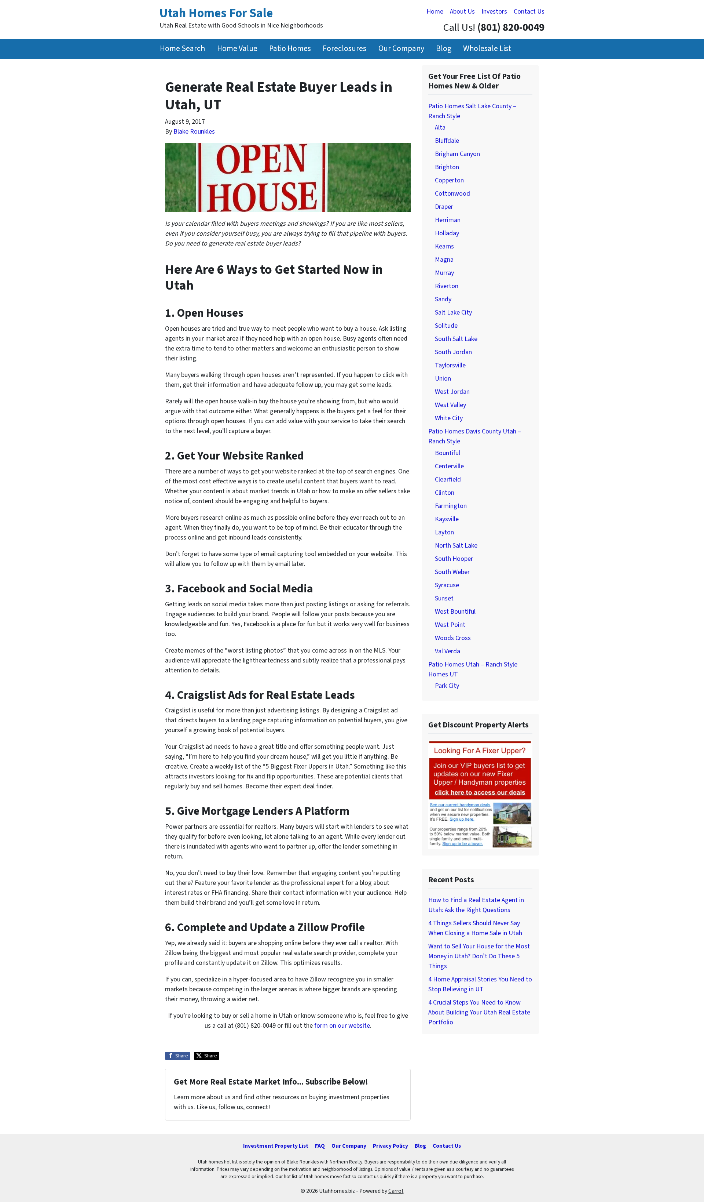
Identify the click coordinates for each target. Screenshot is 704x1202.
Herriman (448, 220)
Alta (440, 127)
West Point (450, 624)
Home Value (237, 48)
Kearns (444, 246)
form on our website (342, 1025)
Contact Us (529, 11)
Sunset (444, 598)
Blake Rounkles (194, 131)
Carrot (396, 1191)
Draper (444, 206)
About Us (462, 11)
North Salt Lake (456, 545)
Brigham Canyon (457, 154)
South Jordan (453, 352)
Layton (444, 532)
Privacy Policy (390, 1146)
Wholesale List (487, 48)
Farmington (451, 506)
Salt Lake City (453, 312)
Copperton (449, 180)
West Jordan (452, 391)
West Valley (450, 405)
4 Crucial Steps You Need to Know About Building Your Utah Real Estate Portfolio (479, 1012)
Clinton (444, 492)
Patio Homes (290, 48)
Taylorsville (450, 365)
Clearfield (448, 479)
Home (434, 11)
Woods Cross (453, 638)
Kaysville (447, 519)
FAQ (320, 1146)
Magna (444, 259)
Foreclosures (344, 48)
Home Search (182, 48)
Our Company (401, 48)
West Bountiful (455, 611)
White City (449, 418)
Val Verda (447, 651)
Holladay (447, 233)
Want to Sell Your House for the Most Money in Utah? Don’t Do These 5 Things (479, 956)
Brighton (447, 167)
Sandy (443, 299)
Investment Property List (275, 1146)
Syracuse (447, 585)
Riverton (446, 286)
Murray (444, 272)
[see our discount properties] (480, 794)
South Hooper (454, 558)
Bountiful (447, 453)
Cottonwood (452, 193)
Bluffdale (447, 140)
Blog (443, 48)
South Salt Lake (456, 339)
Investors (494, 11)
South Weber (452, 572)
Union (443, 378)
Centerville (449, 466)
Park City (447, 685)
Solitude (446, 325)
